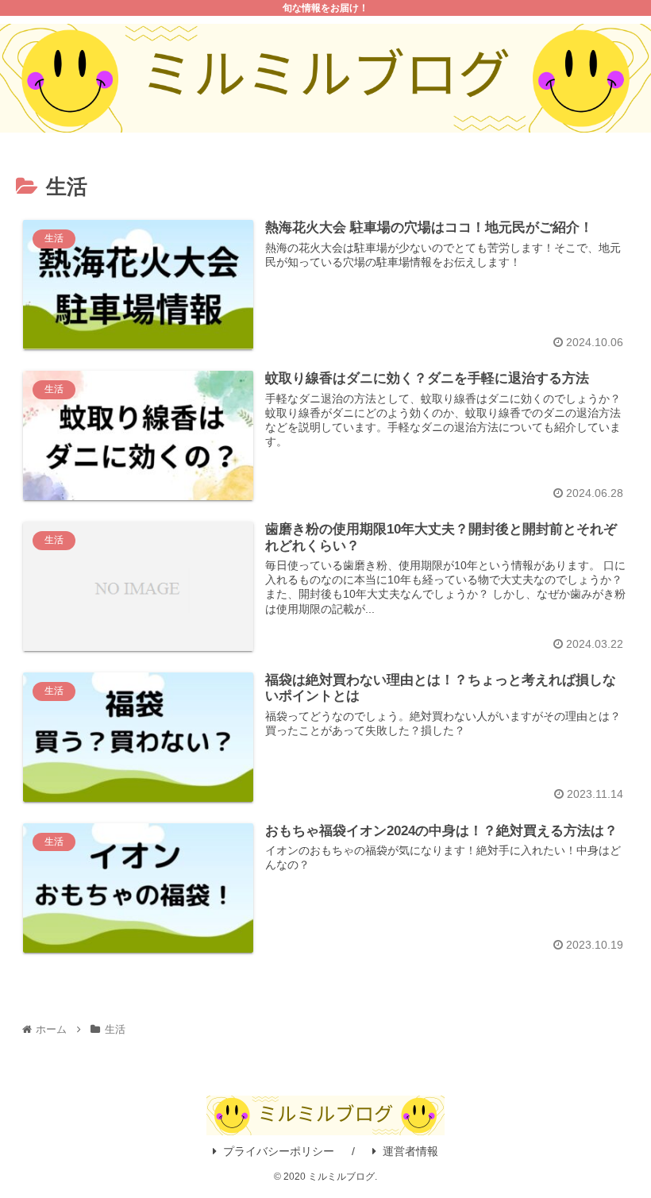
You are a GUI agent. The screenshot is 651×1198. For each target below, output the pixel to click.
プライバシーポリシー (278, 1151)
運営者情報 (410, 1151)
